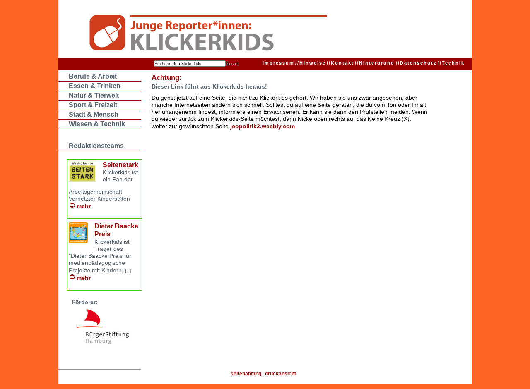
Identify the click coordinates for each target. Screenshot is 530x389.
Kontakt (340, 62)
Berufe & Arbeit (93, 76)
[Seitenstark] (82, 179)
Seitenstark (120, 164)
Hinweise (310, 62)
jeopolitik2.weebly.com (262, 126)
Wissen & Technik (97, 123)
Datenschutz (416, 62)
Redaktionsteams (96, 145)
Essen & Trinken (94, 85)
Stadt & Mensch (93, 114)
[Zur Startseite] (249, 34)
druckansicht (280, 374)
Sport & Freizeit (93, 104)
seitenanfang (246, 374)
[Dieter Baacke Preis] (78, 240)
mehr (84, 206)
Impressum (278, 62)
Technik (451, 62)
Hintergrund (375, 62)
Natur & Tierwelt (94, 95)
